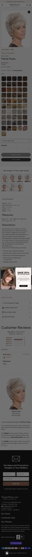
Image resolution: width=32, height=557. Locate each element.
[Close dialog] (30, 268)
